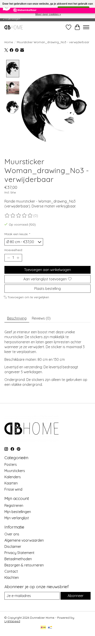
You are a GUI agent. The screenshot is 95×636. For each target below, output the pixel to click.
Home (8, 42)
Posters (10, 464)
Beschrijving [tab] (17, 318)
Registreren (13, 505)
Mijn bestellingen (17, 511)
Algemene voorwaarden (24, 540)
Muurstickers (14, 470)
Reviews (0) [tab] (41, 318)
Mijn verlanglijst (16, 518)
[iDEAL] (43, 628)
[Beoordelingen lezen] (18, 215)
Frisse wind (13, 489)
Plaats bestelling (47, 288)
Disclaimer (12, 546)
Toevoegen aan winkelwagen (47, 269)
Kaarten (11, 483)
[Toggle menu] (86, 27)
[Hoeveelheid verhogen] (18, 258)
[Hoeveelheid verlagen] (8, 258)
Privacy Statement (19, 552)
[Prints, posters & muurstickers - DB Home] (13, 27)
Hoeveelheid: (13, 250)
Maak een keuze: (17, 234)
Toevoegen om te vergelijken (28, 297)
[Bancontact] (50, 628)
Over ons (11, 534)
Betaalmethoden (18, 559)
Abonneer (76, 595)
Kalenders (12, 477)
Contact (11, 571)
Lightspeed (12, 621)
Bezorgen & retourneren (24, 565)
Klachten (11, 577)
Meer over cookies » (48, 14)
